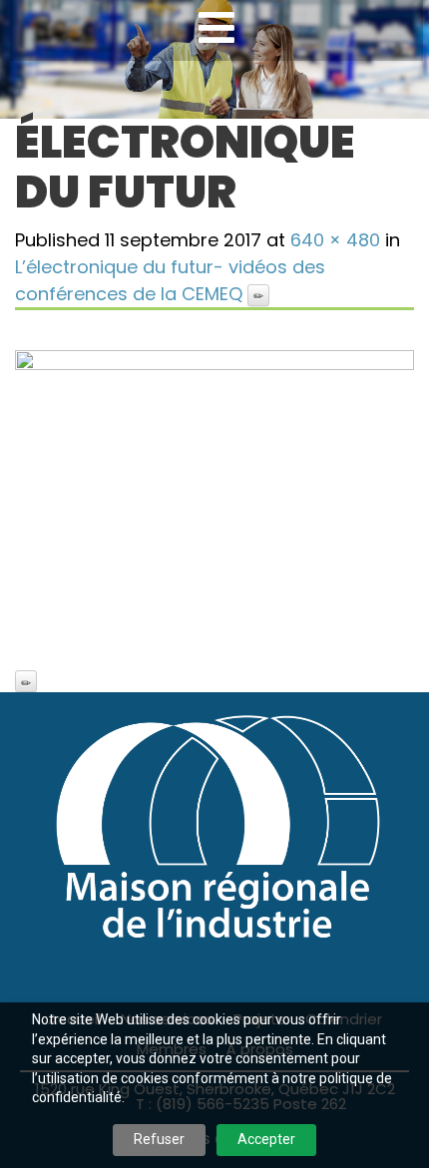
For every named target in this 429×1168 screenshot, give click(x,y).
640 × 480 (335, 239)
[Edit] (258, 295)
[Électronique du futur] (214, 499)
